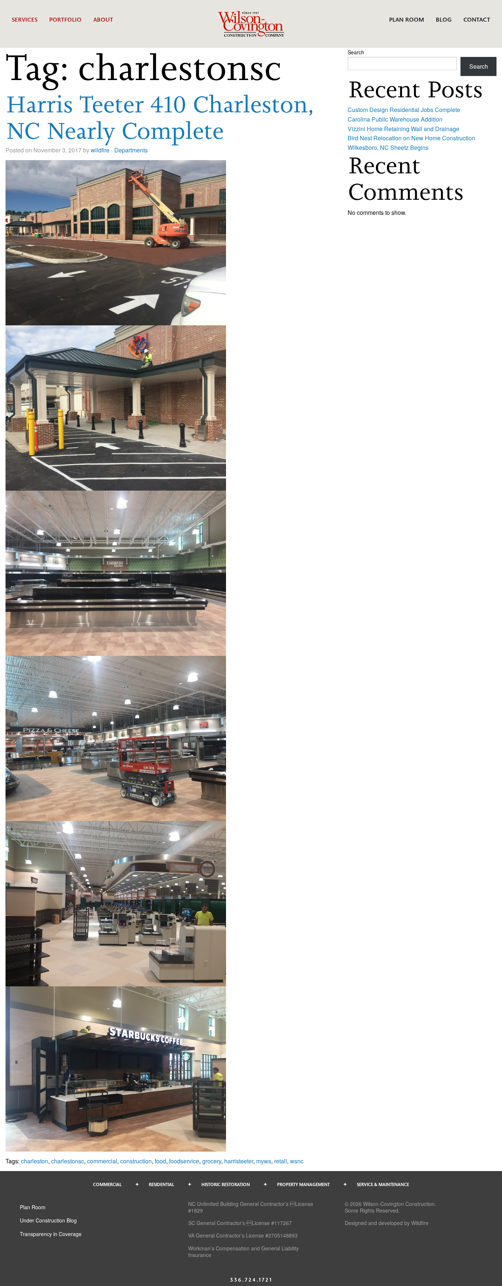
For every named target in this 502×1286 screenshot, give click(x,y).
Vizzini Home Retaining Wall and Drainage (403, 128)
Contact (476, 19)
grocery (211, 1161)
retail (280, 1161)
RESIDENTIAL (161, 1184)
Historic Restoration (225, 1184)
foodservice (184, 1161)
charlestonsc (67, 1161)
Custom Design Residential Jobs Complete (404, 109)
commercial (102, 1161)
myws (263, 1161)
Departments (131, 150)
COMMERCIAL (107, 1184)
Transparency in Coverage (51, 1234)
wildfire (100, 150)
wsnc (297, 1161)
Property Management (303, 1184)
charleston (34, 1161)
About (103, 19)
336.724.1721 (251, 1279)
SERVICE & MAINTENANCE (383, 1184)
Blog (444, 19)
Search (356, 52)
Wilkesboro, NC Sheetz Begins (388, 147)
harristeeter (238, 1161)
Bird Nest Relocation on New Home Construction (411, 138)
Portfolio (65, 19)
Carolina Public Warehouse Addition (395, 119)
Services (24, 19)
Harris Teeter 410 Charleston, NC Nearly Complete (159, 117)
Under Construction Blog (48, 1220)
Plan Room (406, 19)
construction (136, 1161)
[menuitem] (24, 23)
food (160, 1161)
